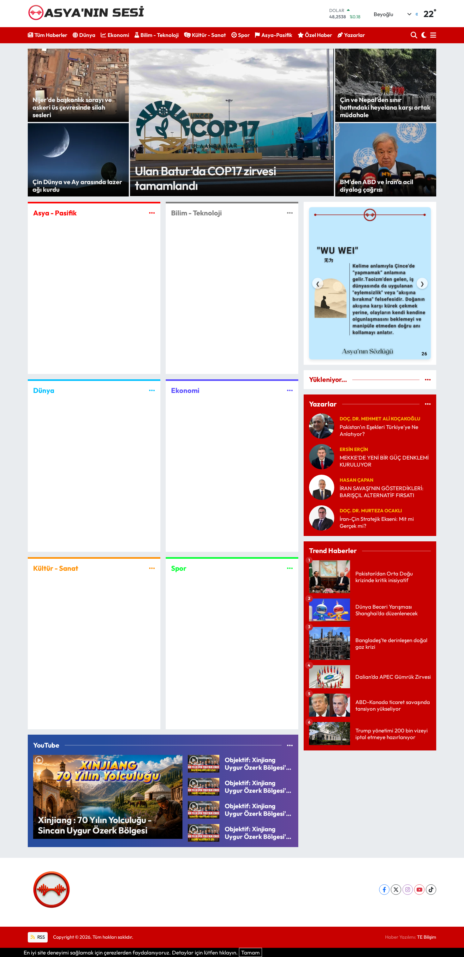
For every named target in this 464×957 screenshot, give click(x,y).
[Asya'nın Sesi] (88, 13)
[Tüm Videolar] (290, 745)
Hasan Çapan (356, 480)
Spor (244, 35)
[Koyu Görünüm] (423, 35)
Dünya (87, 35)
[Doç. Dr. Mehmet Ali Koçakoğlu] (321, 425)
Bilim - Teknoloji (159, 35)
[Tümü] (428, 379)
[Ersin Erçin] (321, 456)
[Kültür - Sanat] (152, 568)
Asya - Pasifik (55, 213)
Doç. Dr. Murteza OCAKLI (371, 511)
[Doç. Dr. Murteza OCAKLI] (321, 517)
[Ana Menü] (432, 35)
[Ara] (415, 35)
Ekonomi (118, 35)
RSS (40, 937)
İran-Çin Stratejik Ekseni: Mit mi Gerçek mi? (377, 522)
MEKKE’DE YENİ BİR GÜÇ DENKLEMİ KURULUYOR (384, 460)
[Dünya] (152, 390)
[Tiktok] (431, 889)
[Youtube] (419, 889)
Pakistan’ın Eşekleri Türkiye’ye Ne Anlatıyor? (379, 430)
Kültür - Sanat (209, 35)
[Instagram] (407, 889)
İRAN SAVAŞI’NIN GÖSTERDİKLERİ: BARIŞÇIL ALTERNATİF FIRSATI (382, 491)
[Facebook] (384, 889)
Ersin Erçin (354, 449)
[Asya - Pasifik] (152, 212)
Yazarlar (354, 35)
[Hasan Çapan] (321, 486)
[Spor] (290, 568)
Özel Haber (318, 35)
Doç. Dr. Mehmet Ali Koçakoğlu (380, 419)
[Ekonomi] (290, 390)
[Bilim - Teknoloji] (290, 212)
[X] (396, 889)
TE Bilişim (426, 937)
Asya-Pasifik (276, 35)
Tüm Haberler (50, 35)
